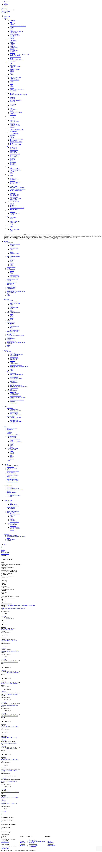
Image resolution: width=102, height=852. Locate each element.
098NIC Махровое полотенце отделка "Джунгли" (13, 608)
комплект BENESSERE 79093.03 (9, 749)
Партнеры (50, 844)
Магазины (6, 1)
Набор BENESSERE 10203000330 (9, 694)
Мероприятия (51, 845)
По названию (15, 605)
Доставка (6, 4)
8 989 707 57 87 (5, 848)
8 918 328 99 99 (5, 842)
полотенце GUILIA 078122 (7, 619)
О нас (5, 3)
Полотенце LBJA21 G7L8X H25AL (10, 651)
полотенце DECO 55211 (7, 629)
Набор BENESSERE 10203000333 (9, 716)
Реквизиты (31, 842)
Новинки (22, 841)
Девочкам (22, 844)
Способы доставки (33, 845)
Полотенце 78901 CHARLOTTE (9, 803)
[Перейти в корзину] (1, 547)
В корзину (3, 616)
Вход (2, 11)
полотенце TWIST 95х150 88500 (9, 743)
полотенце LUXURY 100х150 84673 (10, 759)
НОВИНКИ (32, 605)
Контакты (50, 842)
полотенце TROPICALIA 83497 (9, 640)
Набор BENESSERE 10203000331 (9, 705)
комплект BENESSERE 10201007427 (10, 683)
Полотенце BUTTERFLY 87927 (9, 737)
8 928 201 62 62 (4, 8)
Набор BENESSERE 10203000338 (9, 662)
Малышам (22, 845)
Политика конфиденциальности (37, 841)
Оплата (5, 6)
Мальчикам (22, 842)
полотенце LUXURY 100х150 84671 (10, 726)
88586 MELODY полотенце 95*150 (10, 792)
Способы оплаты (33, 844)
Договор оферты (33, 840)
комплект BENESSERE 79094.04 (9, 770)
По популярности (24, 605)
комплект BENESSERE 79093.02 (9, 781)
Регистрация (6, 11)
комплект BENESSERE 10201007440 (10, 672)
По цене (10, 605)
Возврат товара (32, 846)
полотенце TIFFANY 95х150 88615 (9, 797)
